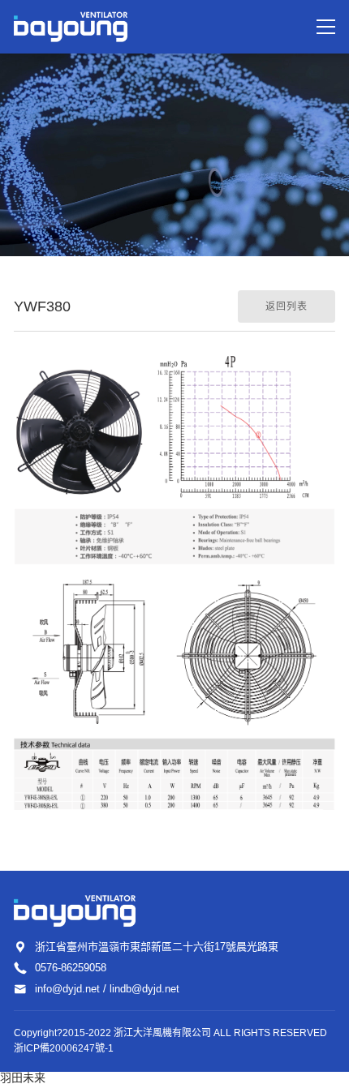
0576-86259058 (70, 968)
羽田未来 (22, 1077)
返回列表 (286, 306)
